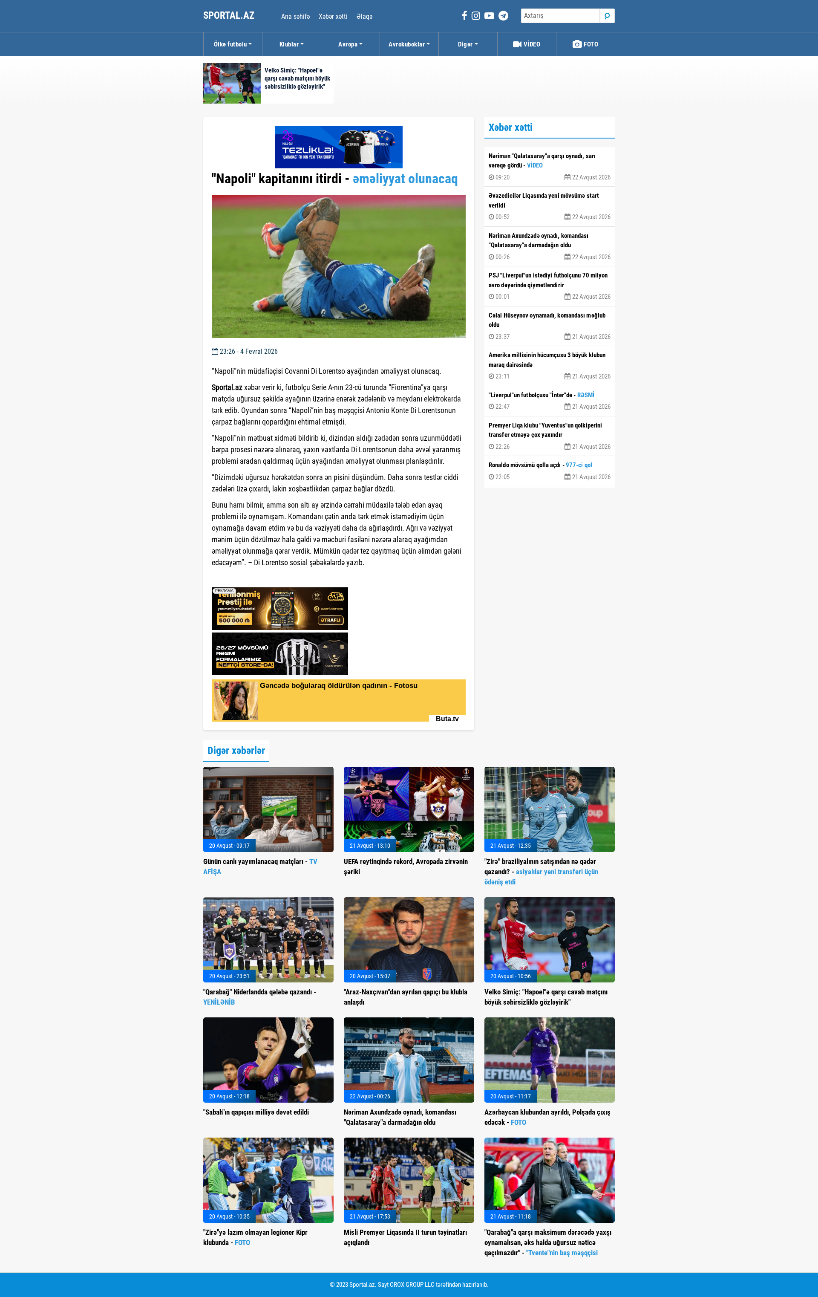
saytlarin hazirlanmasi (246, 578)
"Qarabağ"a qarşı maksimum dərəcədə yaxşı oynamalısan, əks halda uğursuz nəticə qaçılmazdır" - (547, 1242)
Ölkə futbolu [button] (230, 44)
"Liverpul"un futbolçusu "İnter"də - (550, 401)
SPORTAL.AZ (229, 15)
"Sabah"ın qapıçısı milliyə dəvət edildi (256, 1112)
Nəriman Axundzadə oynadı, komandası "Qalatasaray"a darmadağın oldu (550, 246)
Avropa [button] (347, 44)
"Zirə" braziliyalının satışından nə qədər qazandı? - (541, 871)
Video (531, 44)
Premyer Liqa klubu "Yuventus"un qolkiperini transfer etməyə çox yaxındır (550, 436)
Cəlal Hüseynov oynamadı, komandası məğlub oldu (550, 326)
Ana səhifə (295, 16)
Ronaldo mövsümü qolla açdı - (550, 471)
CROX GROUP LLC (412, 1284)
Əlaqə (364, 16)
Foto (590, 44)
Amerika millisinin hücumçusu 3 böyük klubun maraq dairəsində (550, 365)
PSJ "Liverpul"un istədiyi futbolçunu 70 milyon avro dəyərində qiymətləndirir (550, 286)
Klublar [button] (289, 44)
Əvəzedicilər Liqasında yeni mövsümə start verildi (550, 206)
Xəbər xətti (333, 16)
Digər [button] (465, 44)
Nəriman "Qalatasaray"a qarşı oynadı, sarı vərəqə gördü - (550, 166)
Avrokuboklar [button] (407, 44)
